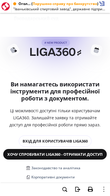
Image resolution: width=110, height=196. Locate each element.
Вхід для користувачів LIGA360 (55, 141)
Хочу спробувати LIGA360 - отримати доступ (55, 154)
